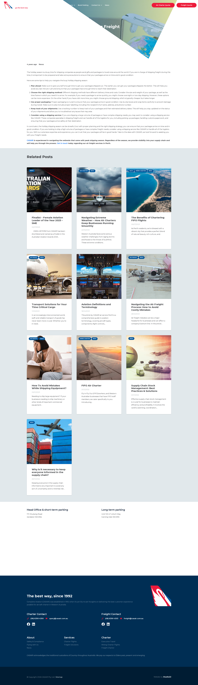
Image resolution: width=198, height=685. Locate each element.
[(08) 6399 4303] (103, 618)
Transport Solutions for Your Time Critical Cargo (49, 306)
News (29, 648)
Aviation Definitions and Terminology (96, 306)
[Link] (16, 5)
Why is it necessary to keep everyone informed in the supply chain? (48, 472)
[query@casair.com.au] (47, 618)
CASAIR (30, 140)
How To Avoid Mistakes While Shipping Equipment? (49, 387)
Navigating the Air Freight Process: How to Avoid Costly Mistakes (147, 307)
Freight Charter (107, 648)
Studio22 (167, 677)
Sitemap (59, 677)
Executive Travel (108, 642)
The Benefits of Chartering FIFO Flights (147, 219)
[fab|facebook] (28, 624)
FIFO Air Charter (91, 385)
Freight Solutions (71, 645)
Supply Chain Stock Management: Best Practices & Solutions (144, 388)
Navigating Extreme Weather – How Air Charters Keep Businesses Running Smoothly (98, 221)
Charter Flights (70, 642)
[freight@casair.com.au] (122, 618)
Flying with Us (32, 645)
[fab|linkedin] (33, 624)
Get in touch (62, 143)
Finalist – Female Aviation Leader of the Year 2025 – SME (47, 220)
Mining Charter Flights (110, 645)
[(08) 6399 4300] (29, 618)
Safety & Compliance (35, 642)
